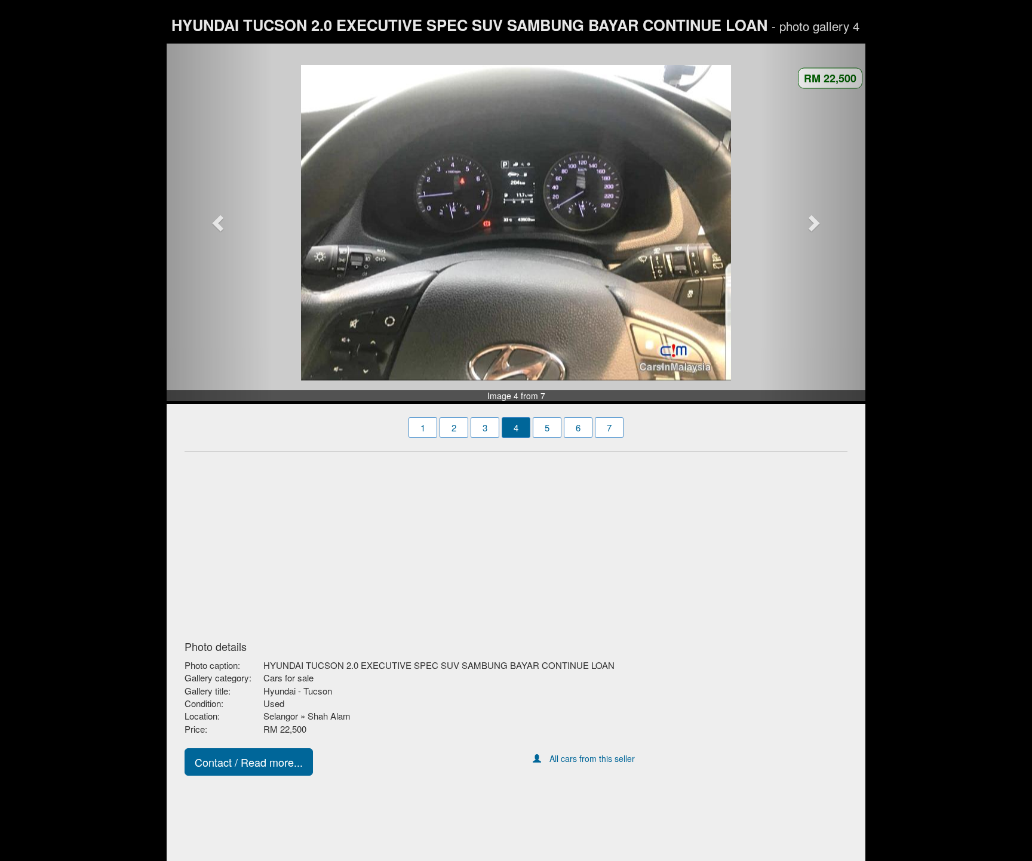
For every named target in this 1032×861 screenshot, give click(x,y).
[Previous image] (219, 223)
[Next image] (813, 223)
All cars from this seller (592, 758)
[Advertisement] (516, 542)
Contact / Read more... (249, 762)
